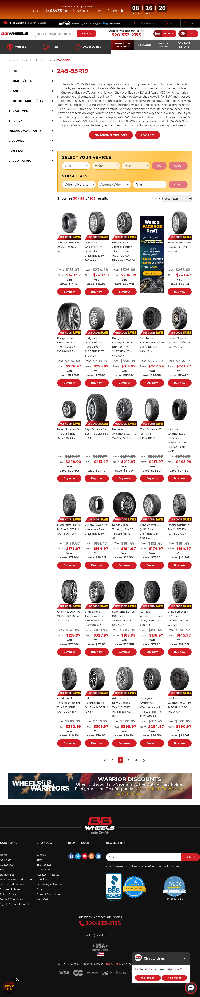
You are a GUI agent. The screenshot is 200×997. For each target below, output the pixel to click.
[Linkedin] (98, 856)
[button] (164, 33)
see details (92, 6)
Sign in (173, 23)
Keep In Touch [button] (78, 842)
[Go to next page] (144, 760)
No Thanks (174, 977)
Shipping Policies (10, 889)
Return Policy (8, 894)
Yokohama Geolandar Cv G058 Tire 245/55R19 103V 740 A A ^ (94, 251)
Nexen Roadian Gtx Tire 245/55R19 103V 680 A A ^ (69, 434)
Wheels (20, 46)
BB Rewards (7, 874)
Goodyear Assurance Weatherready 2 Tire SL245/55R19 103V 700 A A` (150, 707)
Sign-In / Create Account (14, 904)
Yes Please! (147, 977)
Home (3, 854)
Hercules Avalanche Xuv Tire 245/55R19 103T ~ (124, 434)
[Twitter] (78, 856)
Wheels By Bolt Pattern (50, 884)
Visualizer (42, 879)
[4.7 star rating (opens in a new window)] (134, 884)
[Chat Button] (191, 988)
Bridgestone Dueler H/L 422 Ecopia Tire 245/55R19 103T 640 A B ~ (94, 347)
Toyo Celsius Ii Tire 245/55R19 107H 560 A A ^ (179, 247)
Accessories (92, 46)
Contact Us (6, 864)
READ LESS (147, 135)
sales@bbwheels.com (147, 23)
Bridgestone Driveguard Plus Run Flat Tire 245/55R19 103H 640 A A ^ (122, 347)
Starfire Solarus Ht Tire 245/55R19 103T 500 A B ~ (179, 529)
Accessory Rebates (48, 874)
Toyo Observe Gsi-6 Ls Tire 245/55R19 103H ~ (96, 434)
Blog (2, 869)
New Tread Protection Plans (16, 879)
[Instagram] (91, 856)
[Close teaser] (17, 980)
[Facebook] (71, 856)
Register (192, 23)
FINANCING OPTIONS (110, 135)
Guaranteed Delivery (12, 884)
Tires (54, 46)
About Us (5, 859)
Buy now (69, 291)
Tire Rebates (44, 864)
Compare (69, 221)
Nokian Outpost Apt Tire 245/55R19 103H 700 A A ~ (179, 342)
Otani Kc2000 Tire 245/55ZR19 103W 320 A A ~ (68, 616)
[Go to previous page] (105, 760)
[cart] (182, 33)
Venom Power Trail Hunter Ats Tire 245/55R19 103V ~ (97, 529)
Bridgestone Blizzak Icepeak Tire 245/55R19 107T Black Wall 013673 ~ (122, 707)
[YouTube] (85, 856)
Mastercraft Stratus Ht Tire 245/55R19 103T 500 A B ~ (68, 529)
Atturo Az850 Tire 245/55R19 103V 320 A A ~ (68, 247)
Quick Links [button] (8, 842)
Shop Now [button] (44, 842)
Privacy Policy (112, 963)
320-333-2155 (126, 34)
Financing (43, 889)
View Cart (42, 899)
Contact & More (184, 45)
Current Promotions (49, 894)
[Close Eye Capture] (184, 958)
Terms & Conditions (11, 899)
